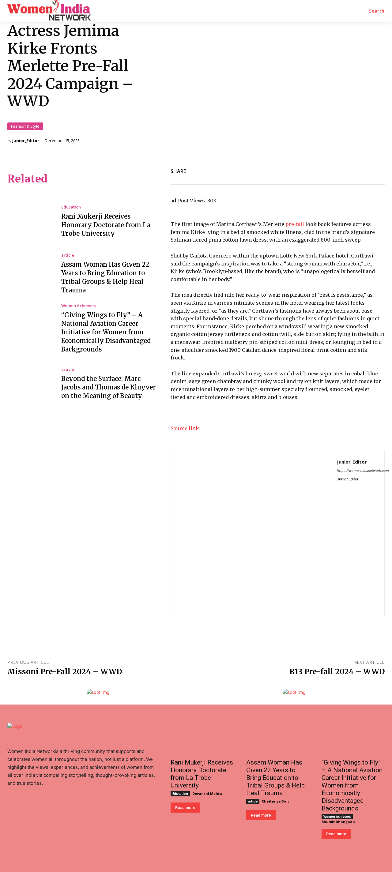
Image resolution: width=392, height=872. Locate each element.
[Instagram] (51, 807)
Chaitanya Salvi (276, 801)
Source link (185, 428)
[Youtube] (38, 807)
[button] (377, 11)
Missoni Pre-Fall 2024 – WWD (64, 671)
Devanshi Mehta (207, 793)
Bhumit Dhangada (338, 821)
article (67, 255)
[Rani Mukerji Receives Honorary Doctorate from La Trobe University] (29, 221)
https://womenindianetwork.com (363, 470)
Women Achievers (78, 306)
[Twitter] (336, 170)
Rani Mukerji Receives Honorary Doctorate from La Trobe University (105, 224)
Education (71, 207)
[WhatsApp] (307, 170)
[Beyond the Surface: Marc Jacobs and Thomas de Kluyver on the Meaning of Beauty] (29, 383)
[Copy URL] (364, 170)
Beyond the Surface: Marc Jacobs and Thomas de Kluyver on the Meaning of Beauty (108, 387)
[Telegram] (350, 170)
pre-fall (294, 224)
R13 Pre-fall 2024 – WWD (337, 671)
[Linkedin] (321, 170)
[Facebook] (293, 170)
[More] (378, 170)
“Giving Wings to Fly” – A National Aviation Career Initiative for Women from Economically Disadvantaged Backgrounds (106, 332)
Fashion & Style (25, 126)
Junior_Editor (25, 141)
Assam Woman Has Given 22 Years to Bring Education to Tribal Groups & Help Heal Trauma (275, 778)
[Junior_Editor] (253, 533)
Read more (185, 807)
